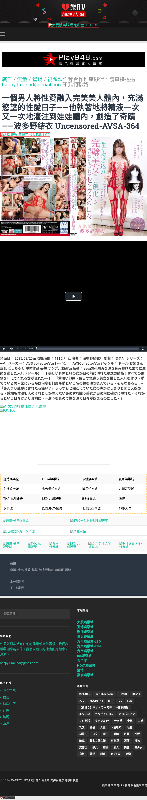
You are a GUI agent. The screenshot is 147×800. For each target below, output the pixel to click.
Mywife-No (96, 700)
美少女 (139, 747)
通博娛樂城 (85, 627)
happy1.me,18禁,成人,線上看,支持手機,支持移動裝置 (44, 780)
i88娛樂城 (84, 656)
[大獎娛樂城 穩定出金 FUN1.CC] (73, 25)
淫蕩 (127, 740)
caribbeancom (105, 693)
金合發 (82, 661)
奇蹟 (13, 570)
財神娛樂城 (85, 632)
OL (120, 700)
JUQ (81, 700)
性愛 (27, 570)
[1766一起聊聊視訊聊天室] (89, 520)
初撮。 (83, 733)
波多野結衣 (46, 570)
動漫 (6, 697)
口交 (95, 733)
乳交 (82, 727)
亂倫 (92, 727)
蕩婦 (92, 753)
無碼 (13, 563)
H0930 (123, 693)
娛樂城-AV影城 (120, 785)
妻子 (105, 733)
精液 (68, 570)
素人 (116, 747)
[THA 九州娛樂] (35, 547)
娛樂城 (106, 785)
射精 (116, 733)
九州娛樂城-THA (89, 646)
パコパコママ (127, 713)
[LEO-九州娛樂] (74, 547)
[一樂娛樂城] (7, 410)
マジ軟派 (84, 720)
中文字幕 (9, 691)
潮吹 (137, 740)
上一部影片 (17, 581)
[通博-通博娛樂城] (16, 520)
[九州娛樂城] (55, 547)
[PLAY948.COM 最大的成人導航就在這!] (73, 65)
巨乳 (126, 733)
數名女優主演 (98, 740)
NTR (110, 700)
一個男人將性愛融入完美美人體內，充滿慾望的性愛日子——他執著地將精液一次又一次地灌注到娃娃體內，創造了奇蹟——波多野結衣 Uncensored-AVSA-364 (72, 112)
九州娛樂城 (85, 651)
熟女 (95, 747)
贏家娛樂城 (85, 675)
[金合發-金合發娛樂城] (100, 547)
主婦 (140, 720)
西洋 (6, 723)
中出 (130, 720)
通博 (80, 670)
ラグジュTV (102, 720)
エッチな (84, 713)
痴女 (105, 747)
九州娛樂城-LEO (89, 641)
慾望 (35, 570)
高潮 (128, 753)
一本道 (118, 720)
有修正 (115, 740)
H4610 (136, 693)
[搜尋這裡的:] (35, 614)
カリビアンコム (104, 713)
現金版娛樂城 (139, 785)
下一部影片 (17, 588)
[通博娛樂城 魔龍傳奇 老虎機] (23, 406)
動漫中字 (9, 704)
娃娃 (20, 570)
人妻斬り (116, 727)
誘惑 (103, 753)
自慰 (82, 753)
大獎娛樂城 (85, 622)
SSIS (129, 700)
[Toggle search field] (144, 34)
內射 (129, 727)
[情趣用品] (78, 531)
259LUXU (84, 693)
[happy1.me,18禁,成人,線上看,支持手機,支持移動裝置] (73, 10)
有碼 (6, 710)
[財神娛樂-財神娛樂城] (131, 547)
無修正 (59, 570)
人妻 (103, 727)
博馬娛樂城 (85, 637)
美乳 (126, 747)
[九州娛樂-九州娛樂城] (19, 531)
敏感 (82, 740)
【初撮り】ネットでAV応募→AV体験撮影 (104, 707)
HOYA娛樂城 (86, 665)
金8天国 (115, 753)
